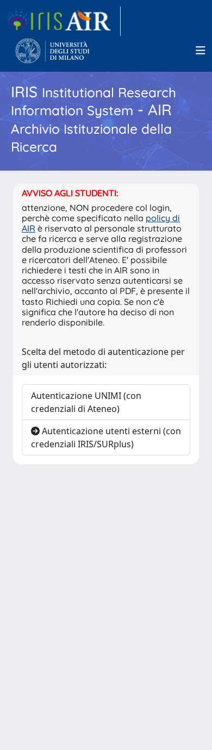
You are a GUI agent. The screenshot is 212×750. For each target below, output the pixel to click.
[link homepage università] (52, 50)
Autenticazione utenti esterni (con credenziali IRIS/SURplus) (106, 437)
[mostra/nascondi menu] (200, 50)
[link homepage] (64, 21)
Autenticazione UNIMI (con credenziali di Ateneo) (86, 402)
